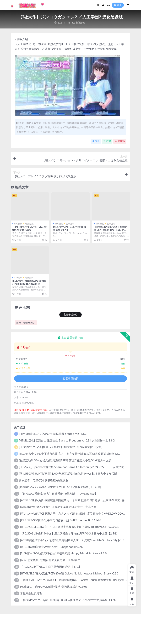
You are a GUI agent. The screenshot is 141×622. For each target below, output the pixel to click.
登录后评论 (71, 314)
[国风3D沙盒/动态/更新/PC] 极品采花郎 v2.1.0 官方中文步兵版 (58, 507)
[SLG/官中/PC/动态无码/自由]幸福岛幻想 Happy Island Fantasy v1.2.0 (63, 553)
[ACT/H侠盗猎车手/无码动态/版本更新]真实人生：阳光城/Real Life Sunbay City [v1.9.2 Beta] (77, 540)
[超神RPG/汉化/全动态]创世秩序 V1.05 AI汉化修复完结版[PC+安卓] (60, 487)
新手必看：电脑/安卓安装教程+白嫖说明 (43, 480)
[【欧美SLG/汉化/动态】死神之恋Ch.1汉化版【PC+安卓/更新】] (111, 206)
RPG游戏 (18, 223)
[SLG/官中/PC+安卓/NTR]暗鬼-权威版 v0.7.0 (70, 228)
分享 (97, 141)
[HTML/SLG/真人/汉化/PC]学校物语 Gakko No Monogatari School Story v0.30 (69, 573)
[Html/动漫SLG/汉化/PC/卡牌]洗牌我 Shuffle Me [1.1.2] (53, 434)
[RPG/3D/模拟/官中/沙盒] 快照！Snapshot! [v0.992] (52, 547)
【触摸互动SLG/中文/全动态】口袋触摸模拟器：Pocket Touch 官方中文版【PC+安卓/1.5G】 (77, 580)
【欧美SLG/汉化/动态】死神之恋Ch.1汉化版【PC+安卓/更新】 (110, 229)
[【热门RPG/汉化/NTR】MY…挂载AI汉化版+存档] (30, 206)
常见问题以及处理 (31, 593)
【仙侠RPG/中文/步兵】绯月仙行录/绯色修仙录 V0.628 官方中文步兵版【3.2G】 (69, 600)
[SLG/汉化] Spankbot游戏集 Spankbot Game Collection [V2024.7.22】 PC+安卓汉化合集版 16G (78, 467)
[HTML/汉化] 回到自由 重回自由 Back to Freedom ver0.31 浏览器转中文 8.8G (67, 440)
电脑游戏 (80, 22)
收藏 (108, 141)
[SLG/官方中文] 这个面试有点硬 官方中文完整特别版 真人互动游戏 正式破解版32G (69, 454)
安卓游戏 (70, 223)
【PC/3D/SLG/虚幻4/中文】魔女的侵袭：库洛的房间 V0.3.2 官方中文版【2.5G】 (69, 533)
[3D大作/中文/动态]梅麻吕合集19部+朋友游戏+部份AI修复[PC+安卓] (60, 447)
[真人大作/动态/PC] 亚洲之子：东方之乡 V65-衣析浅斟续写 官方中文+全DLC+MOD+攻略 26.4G (78, 513)
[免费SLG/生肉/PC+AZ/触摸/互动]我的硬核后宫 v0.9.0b (54, 587)
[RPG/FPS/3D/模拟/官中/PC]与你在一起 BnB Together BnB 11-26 (60, 520)
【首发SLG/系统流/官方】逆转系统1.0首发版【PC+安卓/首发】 (58, 494)
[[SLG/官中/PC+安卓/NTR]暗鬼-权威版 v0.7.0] (70, 206)
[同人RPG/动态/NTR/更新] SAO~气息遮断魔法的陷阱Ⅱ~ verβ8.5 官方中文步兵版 (68, 473)
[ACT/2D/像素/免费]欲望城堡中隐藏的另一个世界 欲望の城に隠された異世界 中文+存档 (73, 500)
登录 (119, 5)
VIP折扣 (72, 355)
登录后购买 (72, 378)
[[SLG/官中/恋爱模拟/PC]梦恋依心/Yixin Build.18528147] (30, 260)
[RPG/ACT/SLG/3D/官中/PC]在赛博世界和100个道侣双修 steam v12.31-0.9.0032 (69, 527)
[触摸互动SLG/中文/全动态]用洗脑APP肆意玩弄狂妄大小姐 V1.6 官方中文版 (65, 460)
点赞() (121, 141)
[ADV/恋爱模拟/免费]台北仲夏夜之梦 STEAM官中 (50, 560)
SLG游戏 (59, 223)
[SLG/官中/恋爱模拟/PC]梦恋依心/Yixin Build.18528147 (29, 282)
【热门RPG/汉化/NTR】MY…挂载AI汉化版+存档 (29, 228)
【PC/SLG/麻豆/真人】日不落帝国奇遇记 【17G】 (51, 567)
